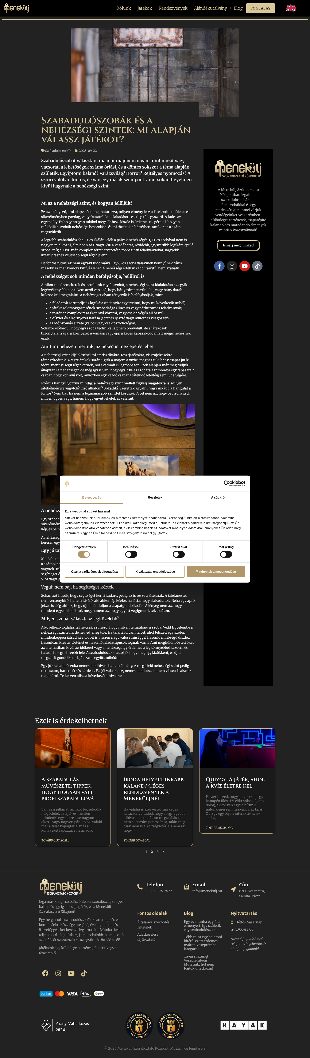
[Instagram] (232, 266)
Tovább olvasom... (55, 840)
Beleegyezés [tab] (91, 497)
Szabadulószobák (58, 151)
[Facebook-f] (219, 266)
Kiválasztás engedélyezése (155, 571)
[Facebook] (45, 973)
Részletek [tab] (155, 497)
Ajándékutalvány (210, 8)
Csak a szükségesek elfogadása (94, 571)
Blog (238, 8)
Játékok (144, 8)
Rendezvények (173, 8)
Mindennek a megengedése (216, 571)
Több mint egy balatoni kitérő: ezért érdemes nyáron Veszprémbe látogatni (203, 943)
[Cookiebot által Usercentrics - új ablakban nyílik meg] (226, 483)
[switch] (131, 554)
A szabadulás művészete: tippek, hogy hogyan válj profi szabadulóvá (67, 789)
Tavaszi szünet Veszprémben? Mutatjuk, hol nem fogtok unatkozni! (199, 962)
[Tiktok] (257, 266)
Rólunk (123, 8)
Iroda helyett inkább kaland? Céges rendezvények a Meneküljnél (154, 789)
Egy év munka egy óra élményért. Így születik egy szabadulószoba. (202, 925)
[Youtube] (244, 266)
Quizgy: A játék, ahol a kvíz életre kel (235, 782)
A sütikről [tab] (218, 497)
